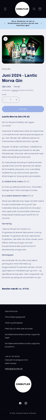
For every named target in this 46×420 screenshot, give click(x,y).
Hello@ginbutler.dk (14, 369)
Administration (11, 311)
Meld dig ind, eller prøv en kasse (19, 329)
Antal (4, 94)
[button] (5, 9)
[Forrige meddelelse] (4, 23)
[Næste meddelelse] (41, 23)
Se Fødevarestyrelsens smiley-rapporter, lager (22, 336)
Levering (15, 90)
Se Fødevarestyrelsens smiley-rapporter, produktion (22, 345)
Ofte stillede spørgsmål (15, 317)
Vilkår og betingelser (14, 323)
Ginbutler (19, 413)
